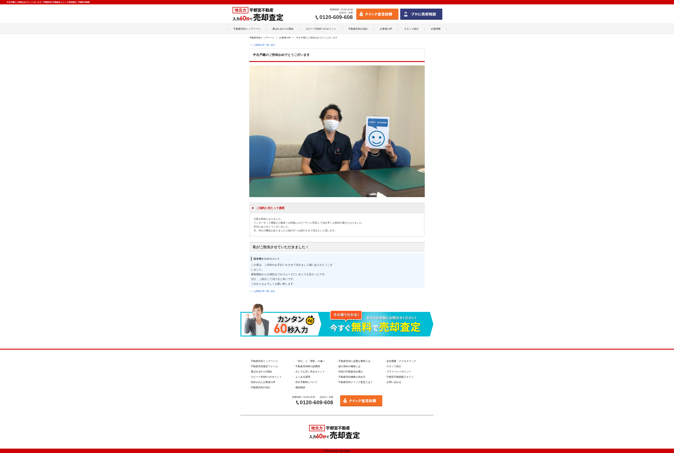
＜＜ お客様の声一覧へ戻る (262, 45)
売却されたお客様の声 (263, 382)
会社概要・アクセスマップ (401, 361)
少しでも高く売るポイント (310, 371)
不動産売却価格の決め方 (351, 376)
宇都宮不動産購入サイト (400, 376)
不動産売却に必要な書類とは (354, 361)
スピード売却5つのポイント (320, 28)
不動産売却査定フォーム (264, 366)
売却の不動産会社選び (350, 371)
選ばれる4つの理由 (282, 28)
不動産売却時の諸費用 (307, 366)
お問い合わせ (393, 382)
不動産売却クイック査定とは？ (355, 382)
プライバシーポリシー (398, 371)
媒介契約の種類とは (349, 366)
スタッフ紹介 (411, 28)
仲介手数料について (306, 382)
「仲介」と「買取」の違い (310, 361)
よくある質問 (302, 376)
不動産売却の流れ (358, 28)
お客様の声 (386, 28)
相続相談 (300, 387)
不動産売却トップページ (246, 28)
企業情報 (436, 28)
